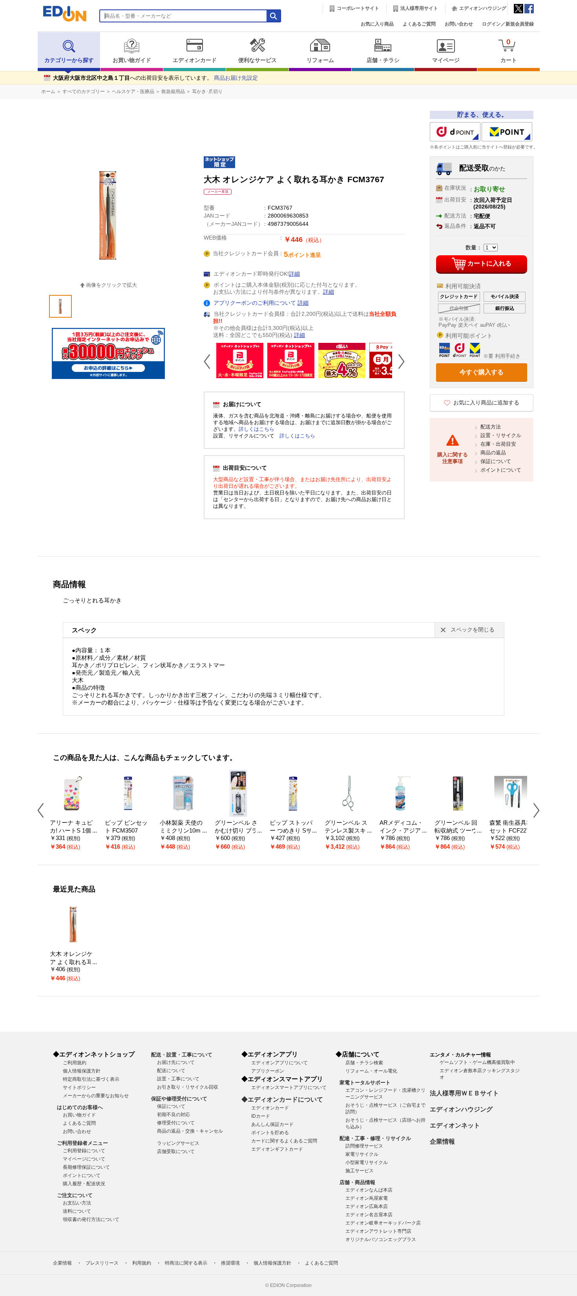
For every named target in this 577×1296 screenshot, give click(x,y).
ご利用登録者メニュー (82, 1143)
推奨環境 (230, 1263)
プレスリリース (102, 1263)
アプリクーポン (267, 1071)
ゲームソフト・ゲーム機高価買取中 (477, 1062)
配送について (171, 1070)
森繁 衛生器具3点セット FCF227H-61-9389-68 (512, 831)
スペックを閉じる (473, 630)
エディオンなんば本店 (369, 1190)
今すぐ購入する (482, 372)
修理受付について (176, 1123)
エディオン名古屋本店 (369, 1214)
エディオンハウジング (482, 8)
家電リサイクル (361, 1154)
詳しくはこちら (256, 429)
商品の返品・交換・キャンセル (190, 1131)
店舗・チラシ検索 (364, 1062)
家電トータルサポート (365, 1082)
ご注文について (75, 1195)
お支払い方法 (77, 1203)
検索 (20, 70)
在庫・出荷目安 (498, 444)
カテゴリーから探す (69, 60)
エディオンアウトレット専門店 (378, 1231)
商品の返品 (493, 453)
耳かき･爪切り (207, 91)
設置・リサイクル (500, 435)
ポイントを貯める (270, 1132)
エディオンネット (455, 1125)
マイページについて (84, 1159)
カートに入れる (489, 263)
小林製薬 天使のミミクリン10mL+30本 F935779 (182, 831)
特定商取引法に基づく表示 (91, 1079)
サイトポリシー (79, 1087)
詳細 (294, 274)
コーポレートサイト (358, 8)
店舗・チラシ (383, 60)
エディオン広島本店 (366, 1206)
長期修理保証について (86, 1167)
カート (508, 50)
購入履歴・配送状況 (84, 1183)
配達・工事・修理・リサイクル (375, 1138)
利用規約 (141, 1263)
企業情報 (442, 1141)
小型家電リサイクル (366, 1162)
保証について (495, 461)
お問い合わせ (459, 24)
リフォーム (320, 60)
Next (398, 361)
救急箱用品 (173, 91)
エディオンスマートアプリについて (289, 1087)
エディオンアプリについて (279, 1062)
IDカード (260, 1116)
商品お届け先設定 (236, 78)
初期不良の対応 (173, 1114)
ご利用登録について (84, 1150)
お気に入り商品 (377, 24)
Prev (210, 361)
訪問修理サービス (364, 1146)
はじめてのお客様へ (80, 1107)
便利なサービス (257, 60)
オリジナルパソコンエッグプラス (380, 1239)
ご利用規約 (74, 1062)
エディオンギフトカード (277, 1149)
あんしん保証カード (272, 1124)
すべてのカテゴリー (83, 91)
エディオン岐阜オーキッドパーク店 (383, 1223)
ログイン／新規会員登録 (508, 24)
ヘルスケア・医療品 (133, 91)
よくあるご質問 (419, 24)
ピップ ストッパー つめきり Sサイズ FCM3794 (291, 831)
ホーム (48, 91)
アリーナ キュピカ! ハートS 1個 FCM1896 (73, 831)
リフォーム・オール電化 (371, 1071)
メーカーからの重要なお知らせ (96, 1095)
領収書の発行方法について (91, 1219)
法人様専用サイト (419, 8)
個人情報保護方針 (81, 1071)
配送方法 (490, 427)
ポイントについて (500, 470)
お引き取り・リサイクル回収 (187, 1087)
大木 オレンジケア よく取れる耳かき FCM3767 (71, 962)
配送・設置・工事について (181, 1055)
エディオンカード (195, 60)
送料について (77, 1211)
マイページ (446, 60)
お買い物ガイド (132, 60)
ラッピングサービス (178, 1143)
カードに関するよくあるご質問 (284, 1141)
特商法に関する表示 (186, 1263)
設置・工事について (178, 1079)
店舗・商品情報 (357, 1182)
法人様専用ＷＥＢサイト (464, 1093)
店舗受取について (176, 1151)
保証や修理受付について (179, 1099)
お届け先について (176, 1062)
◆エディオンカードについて (282, 1099)
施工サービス (359, 1170)
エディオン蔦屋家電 (366, 1198)
